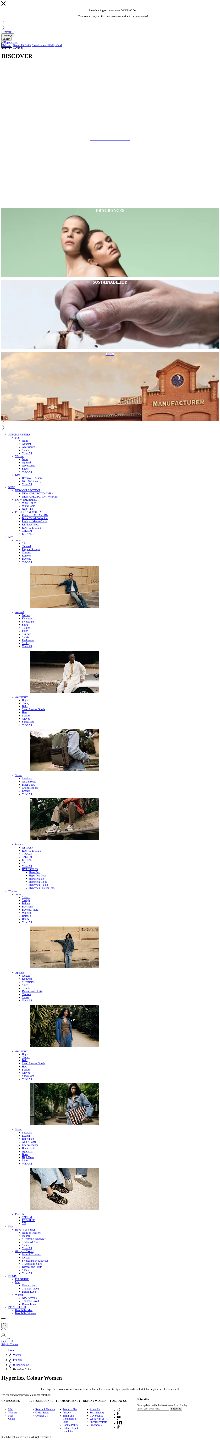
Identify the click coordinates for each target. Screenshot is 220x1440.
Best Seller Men (23, 1310)
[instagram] (118, 1409)
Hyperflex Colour (38, 884)
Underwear (28, 640)
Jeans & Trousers (31, 1232)
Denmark (6, 31)
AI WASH (28, 847)
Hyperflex (34, 872)
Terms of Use (70, 1409)
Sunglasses (28, 721)
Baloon (26, 903)
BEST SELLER (17, 1307)
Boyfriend (27, 906)
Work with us (97, 1418)
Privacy (67, 1412)
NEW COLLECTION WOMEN (40, 496)
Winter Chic (28, 505)
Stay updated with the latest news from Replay (162, 1405)
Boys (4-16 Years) (32, 477)
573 (24, 863)
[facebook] (118, 1414)
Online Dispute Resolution (71, 1430)
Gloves (26, 718)
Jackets (26, 615)
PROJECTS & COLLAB (29, 512)
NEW (11, 487)
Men (17, 437)
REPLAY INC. (30, 524)
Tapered (26, 546)
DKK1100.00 (128, 10)
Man (17, 1282)
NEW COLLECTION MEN (38, 493)
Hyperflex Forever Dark (42, 887)
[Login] (3, 1336)
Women (19, 456)
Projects (19, 844)
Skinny (26, 897)
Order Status (42, 1412)
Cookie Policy (70, 1424)
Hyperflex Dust (37, 875)
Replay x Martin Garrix (34, 521)
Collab (11, 1418)
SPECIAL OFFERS (19, 434)
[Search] (4, 1325)
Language (7, 35)
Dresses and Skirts (32, 991)
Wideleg (26, 912)
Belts (25, 706)
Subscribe (176, 1408)
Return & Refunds (45, 1409)
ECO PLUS (28, 533)
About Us (95, 1409)
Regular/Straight (31, 549)
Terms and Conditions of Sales (70, 1418)
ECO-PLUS (28, 1220)
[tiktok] (118, 1427)
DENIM (12, 1276)
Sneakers (27, 778)
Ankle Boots (29, 781)
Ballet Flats (28, 1138)
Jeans (25, 440)
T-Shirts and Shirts (32, 1263)
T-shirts (26, 627)
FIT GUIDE (22, 1279)
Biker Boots (28, 784)
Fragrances (96, 1424)
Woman (19, 1294)
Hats (24, 712)
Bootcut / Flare (30, 909)
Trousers (26, 634)
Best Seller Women (25, 1313)
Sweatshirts (28, 621)
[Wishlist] (3, 1331)
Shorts (25, 637)
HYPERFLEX (30, 869)
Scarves (26, 715)
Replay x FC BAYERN (35, 515)
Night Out (27, 509)
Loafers (26, 790)
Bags (25, 700)
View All (27, 453)
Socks (25, 643)
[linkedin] (119, 1423)
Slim (24, 543)
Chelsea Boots (30, 787)
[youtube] (118, 1417)
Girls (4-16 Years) (31, 481)
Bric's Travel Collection (35, 518)
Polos (25, 630)
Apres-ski (27, 1151)
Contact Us (41, 1415)
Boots (25, 1154)
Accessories (28, 446)
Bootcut (26, 558)
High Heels (28, 1157)
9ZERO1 (27, 530)
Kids (17, 474)
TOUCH (27, 853)
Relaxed (26, 555)
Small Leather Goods (33, 709)
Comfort (26, 552)
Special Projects (98, 1421)
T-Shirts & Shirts (31, 1242)
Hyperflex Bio (37, 878)
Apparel (26, 443)
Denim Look (29, 1291)
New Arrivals (29, 1285)
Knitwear (27, 618)
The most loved (30, 1288)
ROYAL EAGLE (31, 527)
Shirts (25, 624)
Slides (25, 1160)
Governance (96, 1415)
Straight (26, 900)
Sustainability (97, 1412)
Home (11, 1350)
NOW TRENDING (26, 499)
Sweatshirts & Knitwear (35, 1260)
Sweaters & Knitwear (33, 1238)
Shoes (25, 450)
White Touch (29, 502)
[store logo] (9, 42)
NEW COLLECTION (27, 490)
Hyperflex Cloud (38, 881)
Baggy (25, 918)
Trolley (26, 703)
